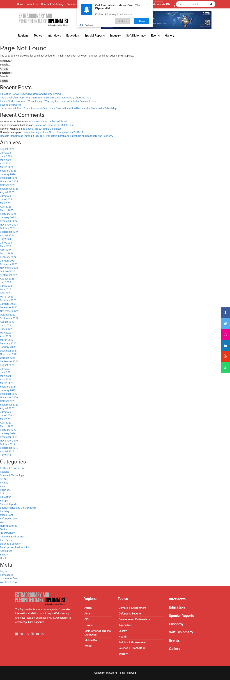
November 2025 (9, 181)
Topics (3, 529)
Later (122, 21)
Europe (4, 500)
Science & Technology (12, 475)
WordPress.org (8, 582)
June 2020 (6, 415)
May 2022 (5, 332)
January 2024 (8, 260)
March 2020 (6, 426)
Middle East (6, 515)
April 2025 (5, 206)
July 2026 (5, 152)
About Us (32, 4)
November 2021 (9, 354)
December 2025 (8, 177)
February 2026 (8, 170)
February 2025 (8, 213)
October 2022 (7, 314)
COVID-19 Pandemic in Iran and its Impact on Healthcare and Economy (73, 135)
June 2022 (6, 329)
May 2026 (5, 159)
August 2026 (7, 149)
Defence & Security (10, 543)
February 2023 (8, 300)
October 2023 (7, 271)
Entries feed (6, 574)
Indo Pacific (6, 540)
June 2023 (6, 285)
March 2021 (6, 383)
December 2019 (8, 437)
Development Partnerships (14, 547)
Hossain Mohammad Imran (15, 135)
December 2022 (8, 307)
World (3, 522)
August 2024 (7, 235)
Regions (4, 471)
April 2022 (5, 336)
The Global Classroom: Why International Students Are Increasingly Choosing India (45, 97)
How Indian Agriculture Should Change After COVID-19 (53, 132)
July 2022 (5, 325)
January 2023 (8, 303)
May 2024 (5, 246)
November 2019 (9, 440)
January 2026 (8, 174)
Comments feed (9, 578)
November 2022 (9, 311)
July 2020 (5, 411)
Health (3, 558)
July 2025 (5, 195)
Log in (3, 571)
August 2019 (7, 451)
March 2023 (6, 296)
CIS (2, 493)
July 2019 (5, 455)
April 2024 (5, 249)
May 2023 (5, 289)
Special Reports (8, 504)
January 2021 (8, 390)
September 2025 (9, 188)
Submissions (74, 4)
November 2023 (9, 267)
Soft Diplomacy (8, 518)
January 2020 (8, 433)
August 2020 (7, 408)
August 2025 (7, 192)
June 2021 (6, 372)
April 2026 (5, 163)
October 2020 (7, 401)
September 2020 (9, 404)
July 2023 (5, 282)
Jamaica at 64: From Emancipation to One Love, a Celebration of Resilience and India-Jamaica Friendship (58, 108)
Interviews (177, 599)
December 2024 (8, 221)
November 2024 (9, 224)
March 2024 (6, 253)
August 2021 (7, 365)
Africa (3, 479)
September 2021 (9, 361)
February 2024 (8, 257)
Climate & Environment (12, 536)
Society (4, 482)
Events (174, 640)
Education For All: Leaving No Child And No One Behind (30, 94)
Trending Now (7, 533)
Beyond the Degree (10, 104)
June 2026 (6, 156)
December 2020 (8, 393)
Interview (5, 489)
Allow (142, 21)
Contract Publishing (52, 4)
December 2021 (8, 350)
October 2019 (7, 444)
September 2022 (9, 318)
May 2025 (5, 203)
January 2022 (8, 347)
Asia (2, 486)
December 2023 (8, 264)
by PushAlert (87, 24)
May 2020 (5, 419)
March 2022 (6, 339)
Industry (4, 511)
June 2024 (6, 242)
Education (5, 497)
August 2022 (7, 321)
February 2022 (8, 343)
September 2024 (9, 231)
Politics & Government (12, 468)
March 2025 (6, 210)
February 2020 (8, 429)
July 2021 (5, 368)
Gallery (174, 649)
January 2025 (8, 217)
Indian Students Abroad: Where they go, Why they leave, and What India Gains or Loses (48, 101)
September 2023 (9, 275)
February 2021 (8, 386)
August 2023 (7, 278)
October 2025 (7, 185)
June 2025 (6, 199)
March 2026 (6, 167)
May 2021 (5, 375)
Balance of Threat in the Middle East (48, 121)
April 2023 (5, 293)
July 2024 (5, 239)
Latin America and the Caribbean (18, 507)
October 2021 (7, 357)
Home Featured (8, 525)
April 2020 (5, 422)
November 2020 (9, 397)
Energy (4, 554)
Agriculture (6, 551)
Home (20, 4)
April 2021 (5, 379)
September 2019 (9, 447)
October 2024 (7, 228)
